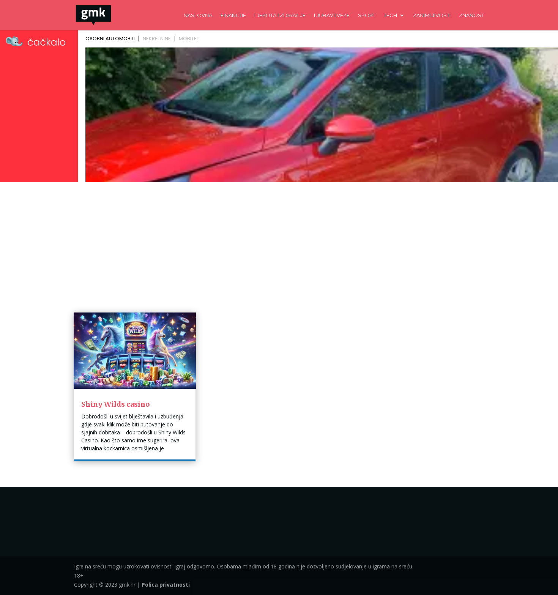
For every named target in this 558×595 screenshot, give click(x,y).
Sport (366, 15)
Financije (233, 15)
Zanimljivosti (432, 15)
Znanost (471, 15)
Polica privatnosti (166, 584)
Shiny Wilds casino (115, 404)
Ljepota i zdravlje (280, 15)
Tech (390, 15)
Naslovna (198, 15)
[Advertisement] (279, 242)
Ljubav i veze (332, 15)
